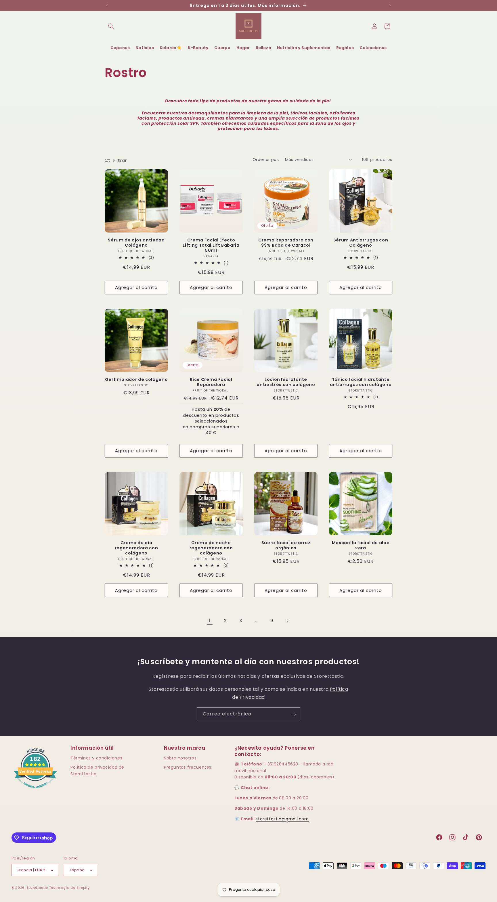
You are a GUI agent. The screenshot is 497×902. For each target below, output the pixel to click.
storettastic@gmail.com (282, 819)
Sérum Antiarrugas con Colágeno (360, 242)
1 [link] (210, 620)
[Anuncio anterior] (106, 5)
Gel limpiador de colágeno (136, 379)
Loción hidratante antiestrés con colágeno (286, 382)
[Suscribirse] (293, 714)
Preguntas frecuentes (187, 767)
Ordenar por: (266, 159)
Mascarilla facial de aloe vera (361, 545)
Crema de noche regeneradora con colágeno (211, 548)
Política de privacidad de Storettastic (97, 770)
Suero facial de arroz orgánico (286, 545)
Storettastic (38, 887)
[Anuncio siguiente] (390, 5)
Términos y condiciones (96, 758)
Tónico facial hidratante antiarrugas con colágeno (361, 382)
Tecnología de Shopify (69, 887)
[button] (111, 26)
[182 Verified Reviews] (35, 791)
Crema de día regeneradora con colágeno (136, 548)
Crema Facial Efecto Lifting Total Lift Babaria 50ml (211, 245)
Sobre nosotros (180, 758)
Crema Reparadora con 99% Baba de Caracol (286, 242)
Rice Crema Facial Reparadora (211, 382)
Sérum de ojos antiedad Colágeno (136, 242)
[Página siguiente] (287, 620)
